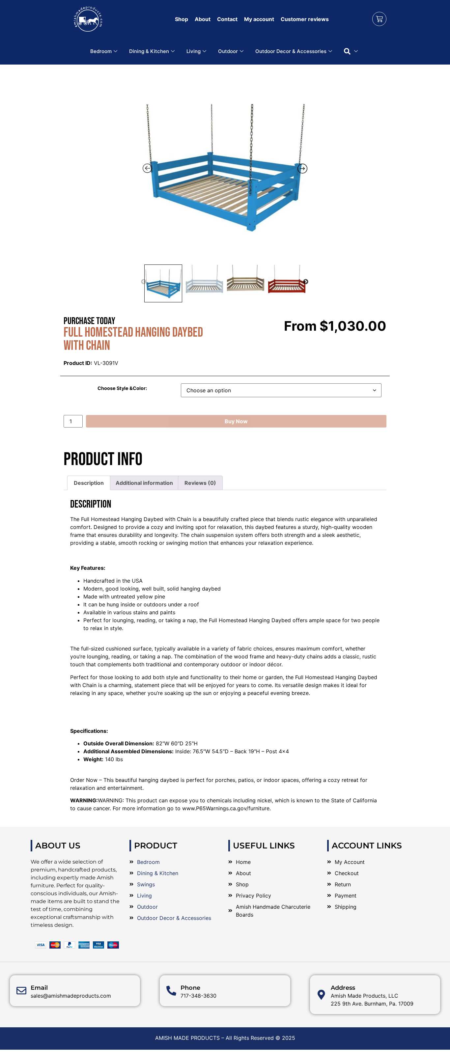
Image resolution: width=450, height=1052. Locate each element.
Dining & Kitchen (149, 51)
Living (193, 51)
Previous (143, 282)
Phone (190, 987)
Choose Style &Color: (122, 388)
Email (39, 987)
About (203, 19)
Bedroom (101, 51)
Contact (227, 19)
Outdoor (228, 51)
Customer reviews (305, 19)
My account (259, 19)
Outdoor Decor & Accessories (290, 51)
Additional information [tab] (144, 483)
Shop (181, 19)
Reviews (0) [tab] (200, 483)
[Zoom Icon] (225, 166)
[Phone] (171, 991)
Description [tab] (89, 483)
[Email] (21, 991)
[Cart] (379, 19)
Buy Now (236, 421)
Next (305, 282)
